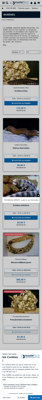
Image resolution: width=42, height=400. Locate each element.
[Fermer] (38, 195)
